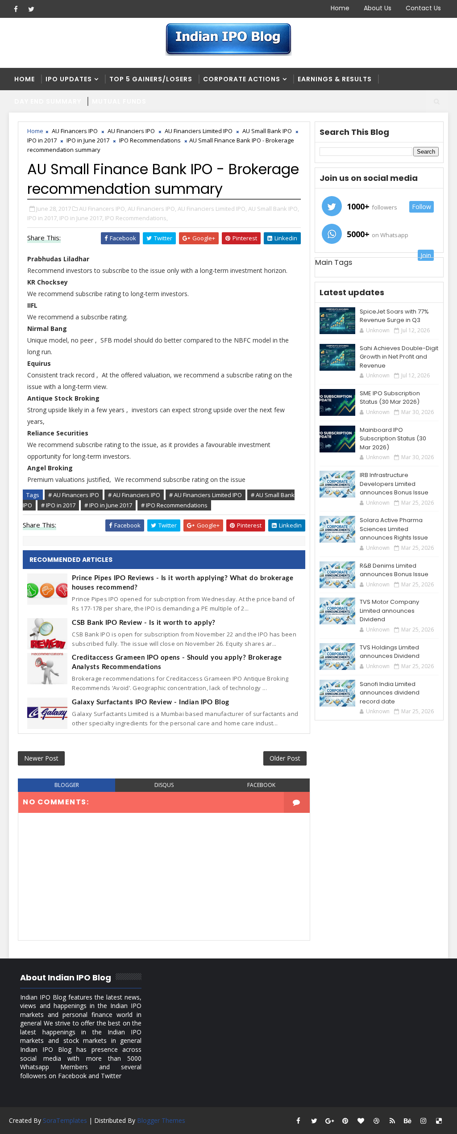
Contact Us (423, 8)
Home (340, 8)
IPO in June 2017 (87, 140)
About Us (377, 8)
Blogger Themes (161, 1120)
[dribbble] (376, 1120)
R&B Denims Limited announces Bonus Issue (394, 570)
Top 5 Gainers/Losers (150, 79)
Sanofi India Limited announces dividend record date (390, 693)
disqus (164, 785)
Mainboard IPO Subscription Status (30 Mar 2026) (393, 439)
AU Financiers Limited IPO (199, 131)
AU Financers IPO (75, 131)
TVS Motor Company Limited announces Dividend (389, 610)
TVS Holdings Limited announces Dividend (390, 652)
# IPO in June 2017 (108, 505)
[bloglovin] (361, 1120)
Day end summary (47, 101)
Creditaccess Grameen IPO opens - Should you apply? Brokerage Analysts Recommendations (177, 662)
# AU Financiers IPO (134, 495)
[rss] (392, 1120)
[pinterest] (345, 1120)
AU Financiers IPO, (152, 209)
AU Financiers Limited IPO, (212, 209)
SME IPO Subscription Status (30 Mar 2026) (390, 397)
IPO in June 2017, (81, 218)
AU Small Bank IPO (267, 131)
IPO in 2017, (42, 218)
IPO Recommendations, (136, 218)
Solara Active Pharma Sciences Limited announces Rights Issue (394, 529)
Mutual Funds (119, 101)
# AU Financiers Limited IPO (205, 495)
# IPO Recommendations (174, 505)
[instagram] (423, 1120)
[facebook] (15, 9)
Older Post (285, 758)
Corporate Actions (241, 79)
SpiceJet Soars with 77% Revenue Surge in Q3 (394, 316)
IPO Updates (69, 79)
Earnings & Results (335, 79)
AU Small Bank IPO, (273, 209)
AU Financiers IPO (131, 131)
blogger (66, 785)
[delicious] (439, 1120)
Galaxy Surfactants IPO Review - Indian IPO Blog (150, 702)
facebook (261, 785)
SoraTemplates (65, 1120)
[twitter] (31, 9)
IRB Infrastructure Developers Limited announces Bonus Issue (394, 484)
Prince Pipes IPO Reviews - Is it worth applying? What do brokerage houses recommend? (182, 583)
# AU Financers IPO (73, 495)
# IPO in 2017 (58, 505)
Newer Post (41, 758)
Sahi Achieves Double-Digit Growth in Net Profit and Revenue (399, 357)
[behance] (408, 1120)
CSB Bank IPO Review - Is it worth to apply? (144, 622)
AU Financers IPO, (102, 209)
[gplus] (330, 1120)
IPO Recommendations (150, 140)
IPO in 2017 (42, 140)
